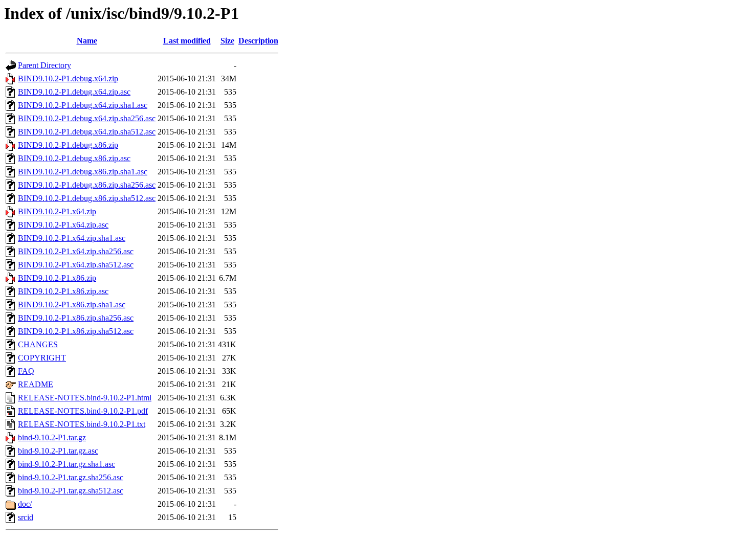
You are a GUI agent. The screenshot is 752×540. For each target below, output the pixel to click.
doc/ (25, 504)
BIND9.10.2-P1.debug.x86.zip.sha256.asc (87, 185)
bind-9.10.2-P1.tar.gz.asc (58, 450)
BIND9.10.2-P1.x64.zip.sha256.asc (76, 251)
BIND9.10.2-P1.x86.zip (57, 278)
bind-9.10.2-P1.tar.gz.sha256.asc (70, 477)
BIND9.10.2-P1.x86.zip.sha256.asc (76, 317)
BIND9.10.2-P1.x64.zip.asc (63, 224)
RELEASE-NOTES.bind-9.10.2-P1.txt (81, 424)
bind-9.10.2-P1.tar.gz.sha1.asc (66, 464)
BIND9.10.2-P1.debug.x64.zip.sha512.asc (87, 131)
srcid (25, 517)
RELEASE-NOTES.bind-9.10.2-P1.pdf (83, 411)
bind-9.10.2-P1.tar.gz (52, 437)
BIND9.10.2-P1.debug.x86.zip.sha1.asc (82, 171)
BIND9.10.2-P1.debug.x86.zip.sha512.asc (87, 198)
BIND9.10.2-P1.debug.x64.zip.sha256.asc (87, 118)
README (35, 384)
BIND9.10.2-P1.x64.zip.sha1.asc (71, 238)
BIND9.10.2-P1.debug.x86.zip (68, 145)
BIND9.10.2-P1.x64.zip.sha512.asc (76, 264)
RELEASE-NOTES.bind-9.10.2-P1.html (84, 397)
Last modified (187, 40)
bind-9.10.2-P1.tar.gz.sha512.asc (70, 490)
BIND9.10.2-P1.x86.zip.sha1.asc (71, 304)
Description (258, 40)
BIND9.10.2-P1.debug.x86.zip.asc (74, 158)
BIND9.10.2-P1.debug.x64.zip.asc (74, 91)
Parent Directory (44, 65)
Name (87, 40)
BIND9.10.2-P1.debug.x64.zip (68, 78)
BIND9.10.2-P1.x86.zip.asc (63, 291)
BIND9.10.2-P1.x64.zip (57, 211)
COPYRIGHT (42, 357)
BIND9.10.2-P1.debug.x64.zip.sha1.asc (82, 105)
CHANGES (38, 344)
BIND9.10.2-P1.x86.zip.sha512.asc (76, 331)
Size (227, 40)
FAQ (26, 371)
